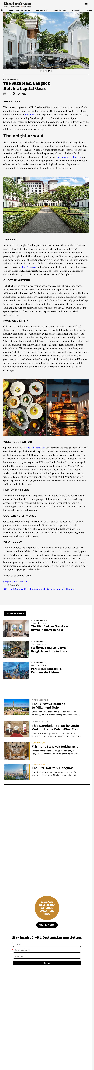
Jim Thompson (29, 267)
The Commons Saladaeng (68, 156)
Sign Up (47, 963)
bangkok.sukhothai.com (15, 581)
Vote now (47, 924)
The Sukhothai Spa (36, 447)
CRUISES (90, 10)
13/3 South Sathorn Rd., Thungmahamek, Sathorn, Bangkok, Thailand (39, 588)
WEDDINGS (76, 10)
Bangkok (29, 114)
